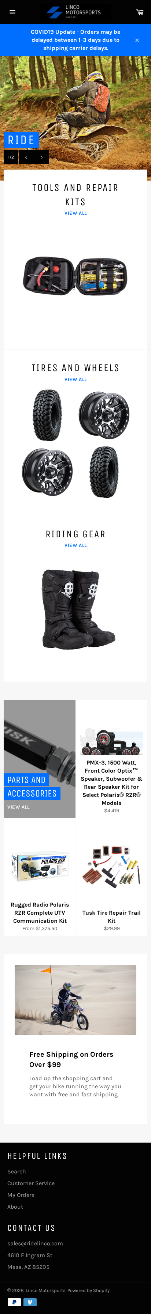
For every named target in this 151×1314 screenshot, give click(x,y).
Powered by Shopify (88, 1290)
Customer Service (31, 1183)
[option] (75, 118)
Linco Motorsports (46, 1290)
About (15, 1206)
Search (16, 1171)
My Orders (20, 1194)
